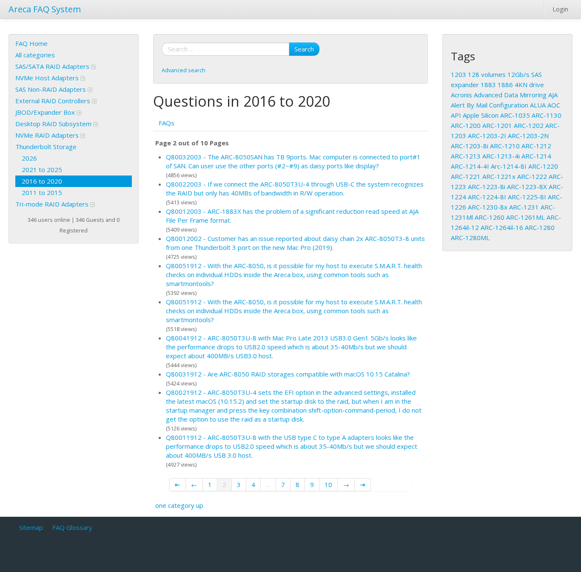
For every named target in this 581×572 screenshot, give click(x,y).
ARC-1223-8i (486, 186)
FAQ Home (31, 43)
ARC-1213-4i (501, 156)
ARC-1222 (532, 176)
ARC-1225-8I (527, 197)
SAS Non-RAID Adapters (51, 89)
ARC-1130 (546, 115)
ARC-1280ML (470, 237)
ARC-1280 (540, 227)
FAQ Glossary (72, 527)
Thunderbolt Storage (46, 146)
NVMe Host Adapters (47, 78)
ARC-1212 (536, 146)
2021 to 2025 (42, 169)
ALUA (538, 105)
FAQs (166, 123)
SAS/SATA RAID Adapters (53, 66)
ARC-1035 (515, 115)
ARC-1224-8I (487, 197)
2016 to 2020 (42, 181)
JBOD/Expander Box (46, 112)
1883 (488, 84)
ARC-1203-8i (469, 146)
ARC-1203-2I (487, 135)
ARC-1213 (466, 156)
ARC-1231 (524, 207)
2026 (29, 158)
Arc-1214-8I (509, 166)
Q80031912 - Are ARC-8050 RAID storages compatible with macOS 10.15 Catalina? (288, 374)
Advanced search (183, 70)
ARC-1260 (489, 217)
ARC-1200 (466, 125)
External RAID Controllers (53, 100)
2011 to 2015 (42, 192)
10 (328, 484)
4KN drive (529, 84)
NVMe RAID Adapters (47, 135)
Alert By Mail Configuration (489, 105)
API (456, 115)
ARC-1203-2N (528, 135)
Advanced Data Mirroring (510, 95)
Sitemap (31, 527)
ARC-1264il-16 (502, 227)
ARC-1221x (498, 176)
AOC (553, 105)
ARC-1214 (536, 156)
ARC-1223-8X (527, 186)
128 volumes (487, 74)
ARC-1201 (497, 125)
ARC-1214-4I (470, 166)
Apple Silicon (480, 115)
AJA (553, 95)
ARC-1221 (466, 176)
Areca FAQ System (45, 9)
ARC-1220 (543, 166)
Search (304, 49)
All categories (35, 55)
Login (560, 9)
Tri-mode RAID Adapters (52, 204)
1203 (458, 74)
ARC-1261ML (525, 217)
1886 (505, 84)
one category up (179, 505)
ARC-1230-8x (487, 207)
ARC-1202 (529, 125)
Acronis (461, 95)
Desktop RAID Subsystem (54, 123)
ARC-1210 (505, 146)
